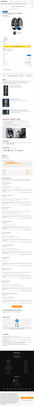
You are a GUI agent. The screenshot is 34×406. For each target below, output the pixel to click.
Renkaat (2, 3)
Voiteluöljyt (12, 3)
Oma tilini (32, 1)
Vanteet (5, 3)
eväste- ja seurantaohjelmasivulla (8, 401)
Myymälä (16, 3)
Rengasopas (8, 363)
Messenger (16, 382)
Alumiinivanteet (25, 365)
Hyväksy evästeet (27, 397)
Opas (19, 3)
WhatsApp (16, 380)
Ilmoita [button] (3, 191)
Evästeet (8, 373)
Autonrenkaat (25, 362)
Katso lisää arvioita (17, 306)
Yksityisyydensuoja (8, 372)
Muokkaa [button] (30, 58)
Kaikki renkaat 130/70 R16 (7, 69)
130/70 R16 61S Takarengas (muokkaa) (17, 6)
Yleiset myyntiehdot (8, 369)
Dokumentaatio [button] (5, 313)
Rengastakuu (8, 362)
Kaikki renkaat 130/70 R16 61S (7, 70)
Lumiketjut (8, 3)
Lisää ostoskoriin (17, 46)
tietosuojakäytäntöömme (23, 342)
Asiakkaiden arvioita (19, 1)
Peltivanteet (25, 363)
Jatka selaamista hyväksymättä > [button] (29, 392)
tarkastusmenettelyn (9, 180)
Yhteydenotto (26, 1)
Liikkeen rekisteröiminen (8, 366)
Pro (13, 1)
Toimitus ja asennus (24, 3)
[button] (17, 162)
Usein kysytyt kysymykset (17, 385)
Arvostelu (8, 365)
